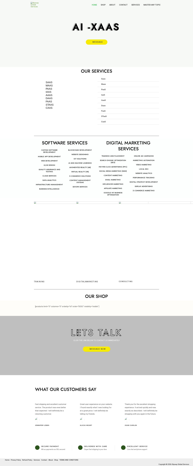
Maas (103, 84)
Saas (103, 79)
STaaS (104, 116)
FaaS (103, 111)
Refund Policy (27, 460)
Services (135, 5)
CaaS (103, 122)
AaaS (103, 100)
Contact (123, 5)
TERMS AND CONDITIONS (68, 460)
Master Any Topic (152, 5)
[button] (128, 79)
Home (94, 5)
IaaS (103, 95)
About (112, 5)
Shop (103, 5)
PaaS (103, 89)
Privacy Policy (16, 460)
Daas (103, 106)
